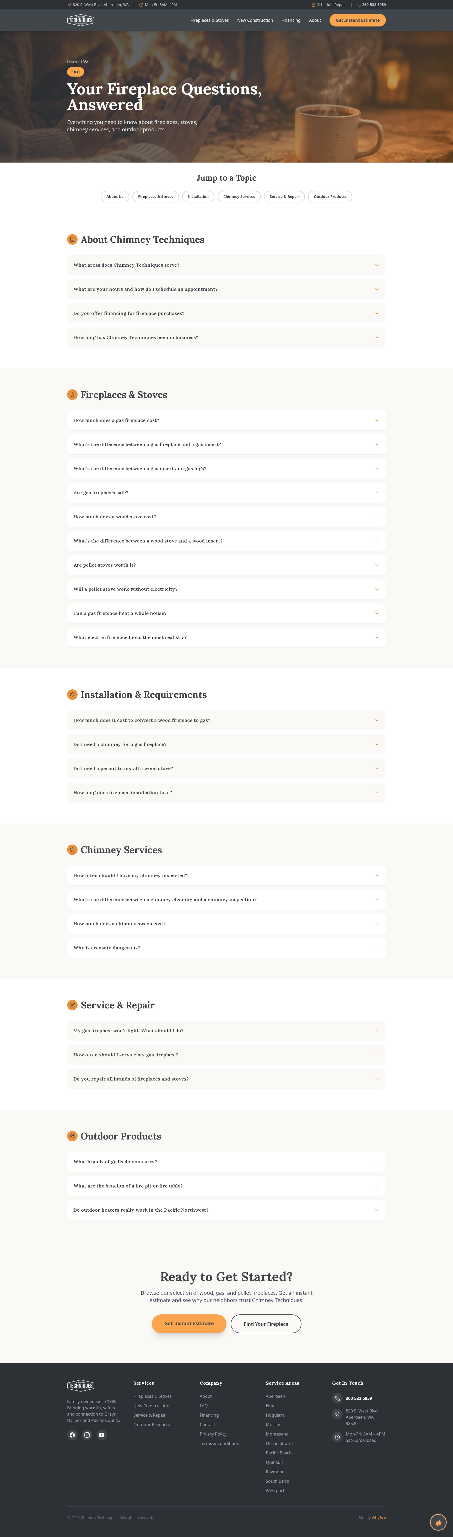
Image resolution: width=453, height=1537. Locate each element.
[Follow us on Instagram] (87, 1435)
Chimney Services (239, 196)
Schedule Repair (331, 4)
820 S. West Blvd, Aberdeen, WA (101, 4)
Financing (291, 20)
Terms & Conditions (219, 1443)
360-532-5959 (374, 4)
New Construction (255, 20)
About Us (114, 196)
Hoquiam (275, 1415)
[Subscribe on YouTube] (101, 1435)
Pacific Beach (279, 1453)
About (315, 20)
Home (72, 61)
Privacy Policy (213, 1434)
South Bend (277, 1481)
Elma (271, 1406)
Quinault (274, 1462)
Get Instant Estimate (358, 20)
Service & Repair (284, 196)
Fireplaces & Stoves (210, 20)
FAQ (204, 1406)
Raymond (275, 1472)
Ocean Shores (280, 1443)
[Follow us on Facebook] (72, 1435)
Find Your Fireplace (266, 1324)
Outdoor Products (330, 196)
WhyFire (379, 1517)
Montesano (277, 1434)
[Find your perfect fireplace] (438, 1522)
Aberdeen (275, 1396)
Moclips (273, 1424)
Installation (198, 196)
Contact (207, 1424)
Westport (275, 1490)
